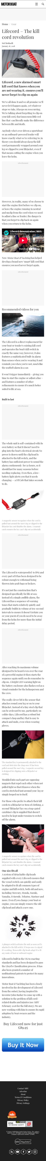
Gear (13, 24)
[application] (23, 325)
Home (5, 24)
